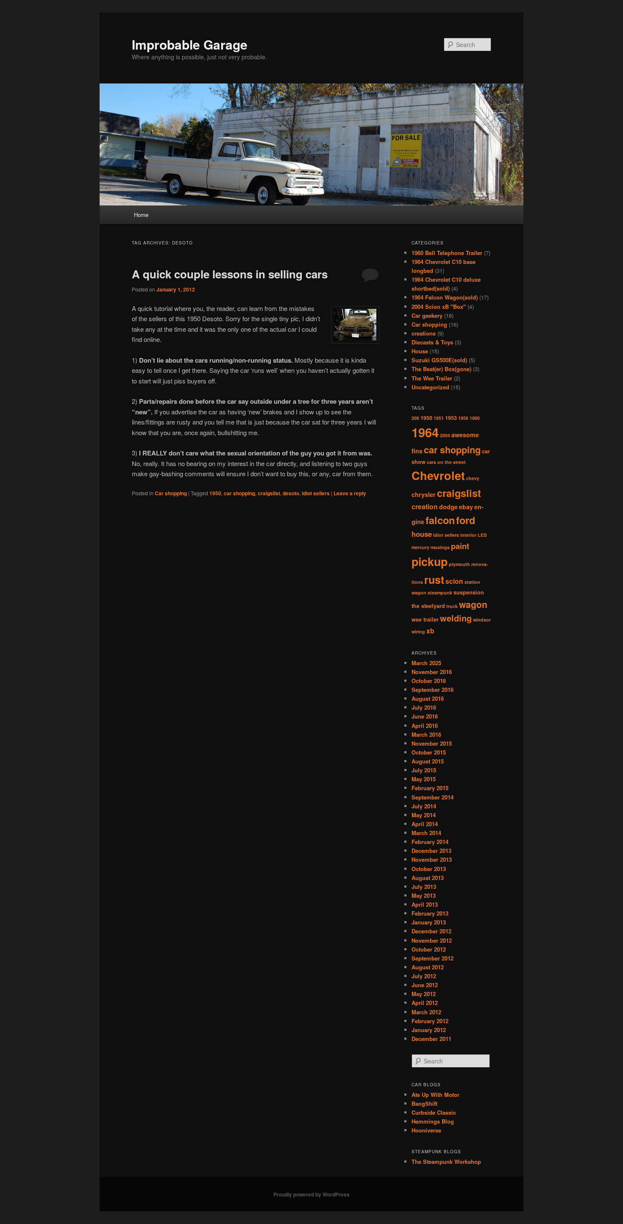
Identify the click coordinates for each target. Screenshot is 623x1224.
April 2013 (425, 904)
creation (425, 506)
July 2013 (424, 887)
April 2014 (425, 824)
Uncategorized (430, 387)
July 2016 (424, 707)
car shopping (239, 493)
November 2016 (432, 672)
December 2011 (431, 1039)
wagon (473, 604)
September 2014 (432, 797)
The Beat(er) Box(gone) (441, 369)
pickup (430, 561)
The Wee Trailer (432, 378)
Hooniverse (426, 1130)
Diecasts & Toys (432, 342)
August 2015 (428, 761)
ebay (466, 506)
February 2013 (430, 913)
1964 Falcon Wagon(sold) (445, 297)
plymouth (459, 564)
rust (434, 579)
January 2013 (429, 922)
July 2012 (424, 976)
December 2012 (431, 931)
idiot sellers (316, 493)
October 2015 (429, 752)
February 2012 (430, 1021)
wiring (418, 631)
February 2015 (430, 788)
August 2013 (428, 878)
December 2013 (431, 851)
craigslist (269, 493)
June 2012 (425, 985)
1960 (475, 418)
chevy (472, 478)
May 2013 (424, 895)
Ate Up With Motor (435, 1095)
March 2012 (426, 1012)
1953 (451, 418)
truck (452, 606)
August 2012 (428, 967)
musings (440, 547)
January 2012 (429, 1030)
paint (460, 546)
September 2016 (432, 690)
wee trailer (425, 619)
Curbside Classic (434, 1112)
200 (415, 418)
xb (430, 631)
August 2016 (428, 698)
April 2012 (425, 1003)
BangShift (424, 1103)
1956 (463, 418)
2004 (445, 435)
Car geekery (427, 315)
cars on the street (446, 462)
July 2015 (424, 770)
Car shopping (171, 493)
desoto (291, 493)
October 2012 (429, 949)
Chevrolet (438, 475)
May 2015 (424, 779)
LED (482, 535)
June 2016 (425, 716)
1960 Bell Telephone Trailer (447, 253)
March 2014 (426, 833)
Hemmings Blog (433, 1121)
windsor (482, 619)
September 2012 (432, 958)
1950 (215, 493)
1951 (439, 418)
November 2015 (432, 743)
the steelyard (428, 606)
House (420, 351)
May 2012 (424, 994)
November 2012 (432, 940)
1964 (425, 432)
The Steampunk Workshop (446, 1161)
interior (468, 535)
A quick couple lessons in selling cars (230, 274)
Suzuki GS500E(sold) (439, 360)
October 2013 (429, 869)
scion (454, 581)
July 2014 (424, 806)
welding (456, 618)
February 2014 (430, 842)
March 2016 (426, 734)
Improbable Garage (190, 44)
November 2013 (432, 859)
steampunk (440, 592)
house (422, 534)
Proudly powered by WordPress (311, 1194)
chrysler (424, 494)
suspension (468, 592)
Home (141, 215)
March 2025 (426, 663)
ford (465, 520)
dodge (448, 506)
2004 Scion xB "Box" (439, 307)
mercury (420, 547)
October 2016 (429, 681)
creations (424, 333)
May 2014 (424, 815)
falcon (440, 520)
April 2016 (425, 726)
